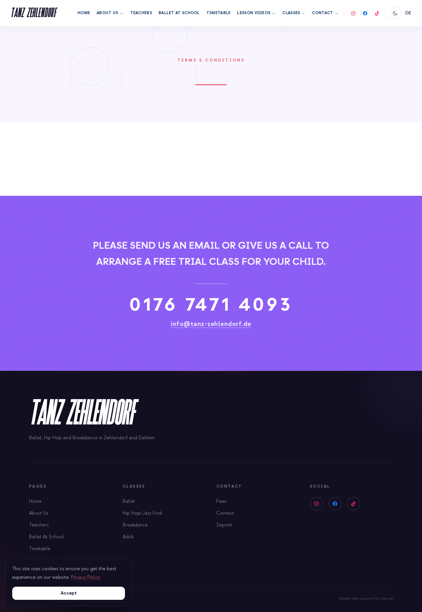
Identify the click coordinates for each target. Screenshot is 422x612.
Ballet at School (179, 13)
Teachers (141, 13)
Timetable (218, 13)
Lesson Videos (253, 13)
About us (107, 13)
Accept (69, 593)
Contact (322, 13)
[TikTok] (377, 13)
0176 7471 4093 (211, 304)
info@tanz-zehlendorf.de (211, 324)
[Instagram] (353, 13)
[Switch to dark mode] (395, 13)
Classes (291, 13)
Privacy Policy (85, 577)
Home (83, 13)
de (408, 13)
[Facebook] (365, 13)
